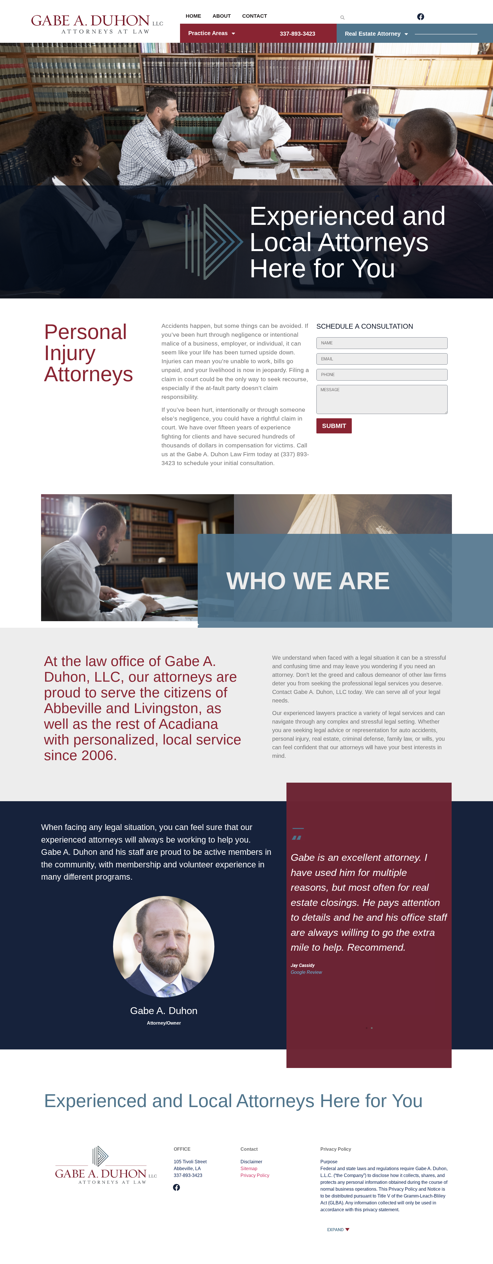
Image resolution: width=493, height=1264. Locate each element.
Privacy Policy (255, 1175)
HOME (193, 16)
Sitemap (249, 1168)
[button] (366, 1028)
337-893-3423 (297, 34)
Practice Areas (208, 33)
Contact (249, 1149)
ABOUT (222, 16)
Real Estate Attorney (373, 34)
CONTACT (254, 16)
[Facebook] (420, 16)
